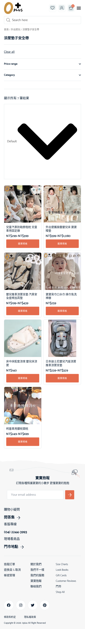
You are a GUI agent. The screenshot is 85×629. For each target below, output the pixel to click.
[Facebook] (9, 605)
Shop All (60, 592)
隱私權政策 (30, 617)
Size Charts (62, 564)
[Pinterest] (45, 605)
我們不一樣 (37, 570)
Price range (10, 64)
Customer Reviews (66, 581)
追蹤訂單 (9, 564)
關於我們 (36, 564)
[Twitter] (33, 605)
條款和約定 (10, 617)
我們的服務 (37, 575)
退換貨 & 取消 (12, 570)
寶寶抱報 (36, 581)
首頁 (6, 30)
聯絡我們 (36, 587)
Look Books (62, 570)
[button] (78, 8)
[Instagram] (21, 605)
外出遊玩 (15, 30)
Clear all (9, 52)
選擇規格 (22, 243)
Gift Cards (61, 575)
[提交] (69, 494)
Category (9, 75)
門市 (58, 587)
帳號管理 (9, 575)
